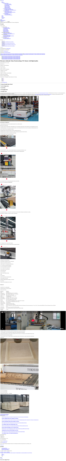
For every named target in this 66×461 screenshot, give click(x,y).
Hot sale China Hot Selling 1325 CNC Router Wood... (10, 427)
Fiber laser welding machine (6, 36)
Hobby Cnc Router (5, 29)
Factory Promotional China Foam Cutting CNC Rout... (10, 421)
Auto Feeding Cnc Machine (8, 4)
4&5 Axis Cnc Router (7, 6)
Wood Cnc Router (13, 452)
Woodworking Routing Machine (47, 94)
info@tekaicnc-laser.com (7, 52)
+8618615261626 (8, 48)
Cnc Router (1, 452)
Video (2, 15)
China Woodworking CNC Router (39, 94)
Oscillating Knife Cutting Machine (9, 9)
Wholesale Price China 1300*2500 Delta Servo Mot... (10, 430)
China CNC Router (29, 452)
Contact (3, 18)
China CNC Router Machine (6, 452)
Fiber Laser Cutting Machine (8, 11)
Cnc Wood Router (7, 5)
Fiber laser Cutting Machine (5, 449)
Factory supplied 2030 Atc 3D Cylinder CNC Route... (10, 418)
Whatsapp (3, 454)
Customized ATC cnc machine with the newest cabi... (8, 43)
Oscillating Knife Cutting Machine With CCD (8, 33)
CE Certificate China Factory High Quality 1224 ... (10, 424)
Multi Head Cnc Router (6, 31)
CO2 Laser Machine (5, 13)
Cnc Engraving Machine (24, 452)
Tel (2, 455)
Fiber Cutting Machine (6, 10)
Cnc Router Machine (5, 3)
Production (3, 2)
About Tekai (3, 17)
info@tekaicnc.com (4, 82)
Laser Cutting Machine (7, 14)
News (2, 16)
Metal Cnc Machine (7, 7)
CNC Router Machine (18, 452)
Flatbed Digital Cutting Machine (7, 8)
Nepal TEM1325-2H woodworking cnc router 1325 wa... (9, 44)
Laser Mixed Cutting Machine (7, 38)
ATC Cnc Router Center (6, 27)
